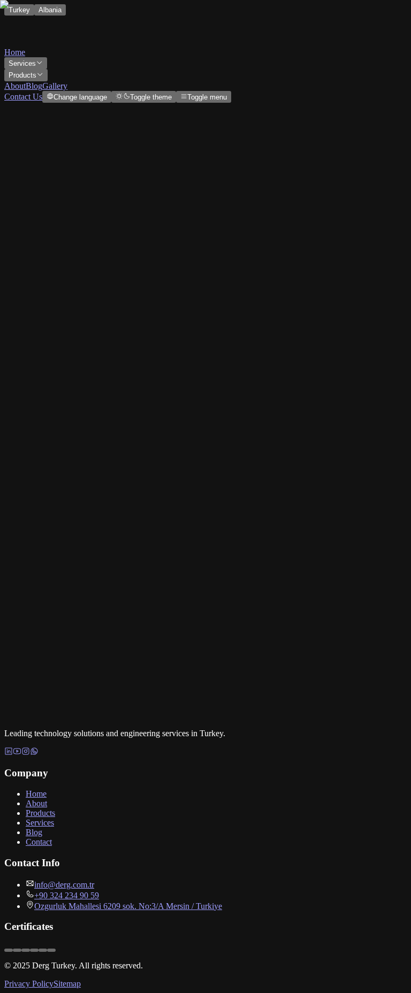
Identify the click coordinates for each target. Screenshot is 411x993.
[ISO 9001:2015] (51, 950)
